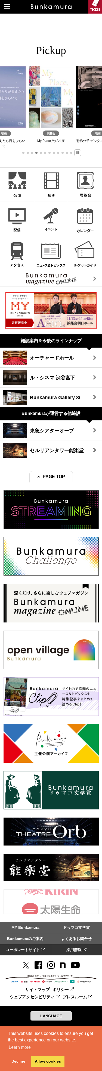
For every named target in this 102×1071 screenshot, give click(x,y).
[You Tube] (75, 965)
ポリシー (61, 989)
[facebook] (38, 965)
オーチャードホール (52, 358)
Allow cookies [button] (48, 1061)
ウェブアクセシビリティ (33, 996)
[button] (23, 153)
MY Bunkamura (25, 927)
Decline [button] (18, 1061)
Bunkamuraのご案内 (25, 938)
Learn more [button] (20, 1047)
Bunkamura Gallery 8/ (55, 397)
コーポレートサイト (23, 950)
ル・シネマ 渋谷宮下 (52, 377)
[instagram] (51, 965)
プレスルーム (75, 996)
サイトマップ (37, 989)
